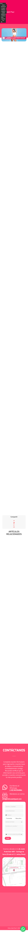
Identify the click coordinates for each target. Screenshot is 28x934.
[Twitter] (14, 523)
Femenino (9, 818)
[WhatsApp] (14, 525)
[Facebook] (14, 521)
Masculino (18, 818)
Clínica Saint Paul (12, 928)
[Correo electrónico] (14, 527)
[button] (1, 22)
